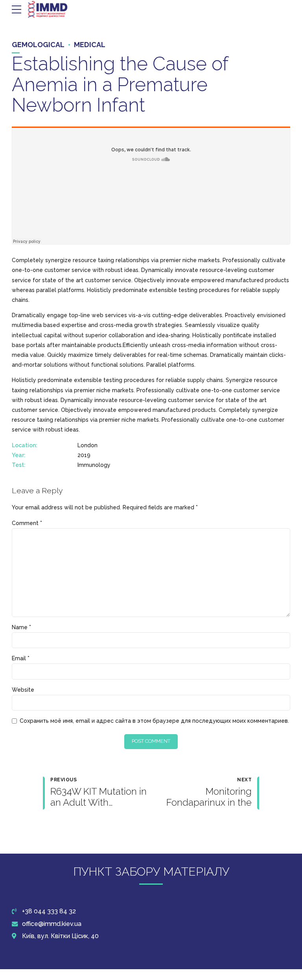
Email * (20, 658)
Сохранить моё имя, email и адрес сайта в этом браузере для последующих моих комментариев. (154, 721)
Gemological (38, 44)
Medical (89, 44)
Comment (27, 523)
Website (23, 690)
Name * (21, 627)
